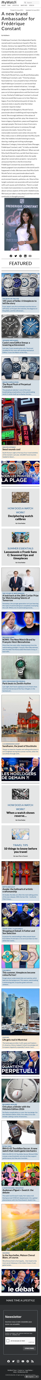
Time (9, 5)
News (3, 5)
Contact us (21, 1370)
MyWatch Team (12, 1370)
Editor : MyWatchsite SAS (20, 1372)
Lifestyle (15, 5)
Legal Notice (28, 1370)
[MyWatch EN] (8, 2)
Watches (24, 5)
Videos (31, 5)
